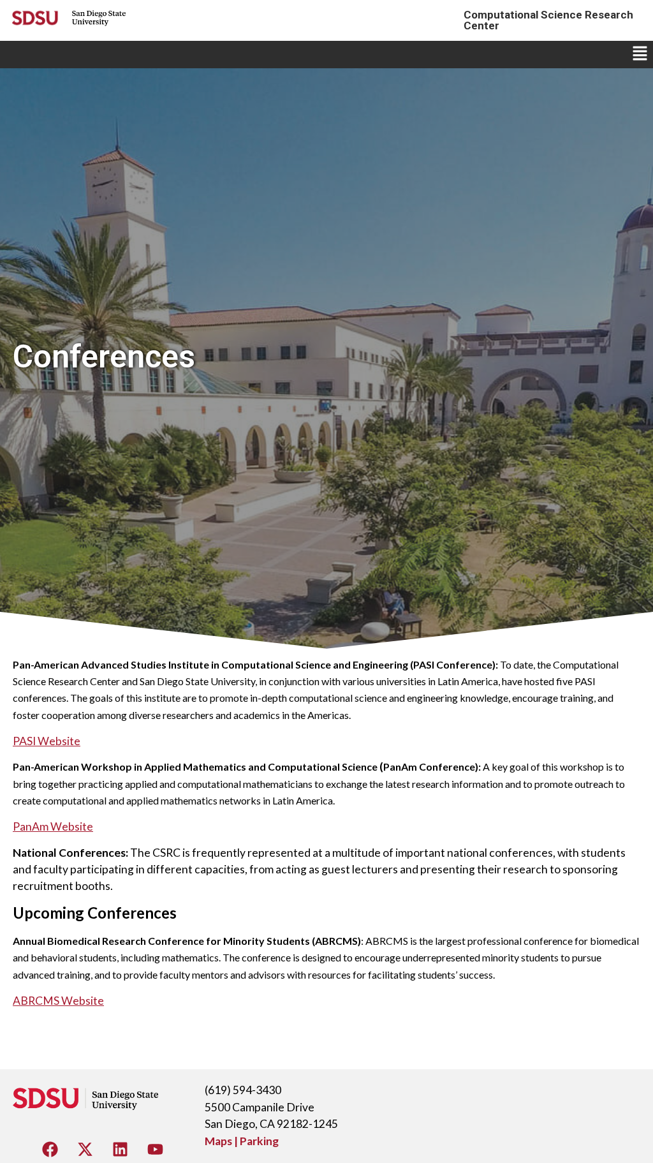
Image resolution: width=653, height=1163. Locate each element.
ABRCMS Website (58, 1000)
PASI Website (46, 741)
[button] (640, 54)
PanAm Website (53, 826)
